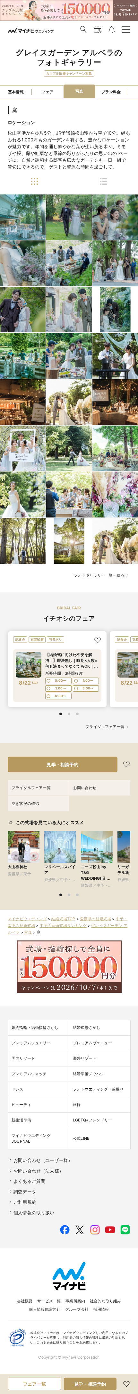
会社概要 (25, 1301)
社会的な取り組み (105, 1301)
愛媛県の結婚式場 (95, 918)
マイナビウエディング (27, 918)
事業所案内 (75, 1301)
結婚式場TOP (63, 918)
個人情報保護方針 (44, 1309)
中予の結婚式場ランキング (63, 925)
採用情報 (101, 1309)
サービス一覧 (49, 1301)
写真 (28, 932)
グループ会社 (77, 1309)
